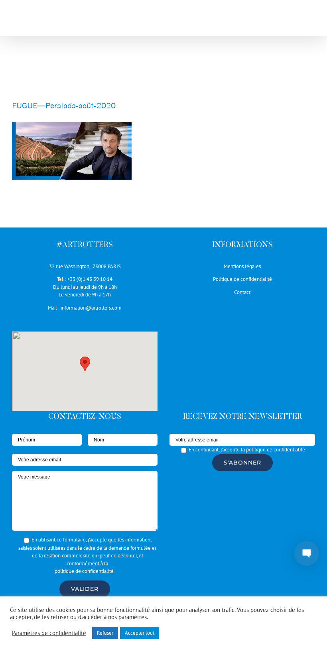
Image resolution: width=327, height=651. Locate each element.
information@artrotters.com (91, 307)
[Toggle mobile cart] (295, 20)
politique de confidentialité (84, 571)
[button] (85, 364)
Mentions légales (242, 266)
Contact (242, 292)
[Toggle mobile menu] (311, 20)
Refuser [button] (105, 632)
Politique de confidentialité (242, 279)
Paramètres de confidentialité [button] (49, 633)
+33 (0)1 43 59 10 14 (89, 279)
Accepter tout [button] (139, 632)
